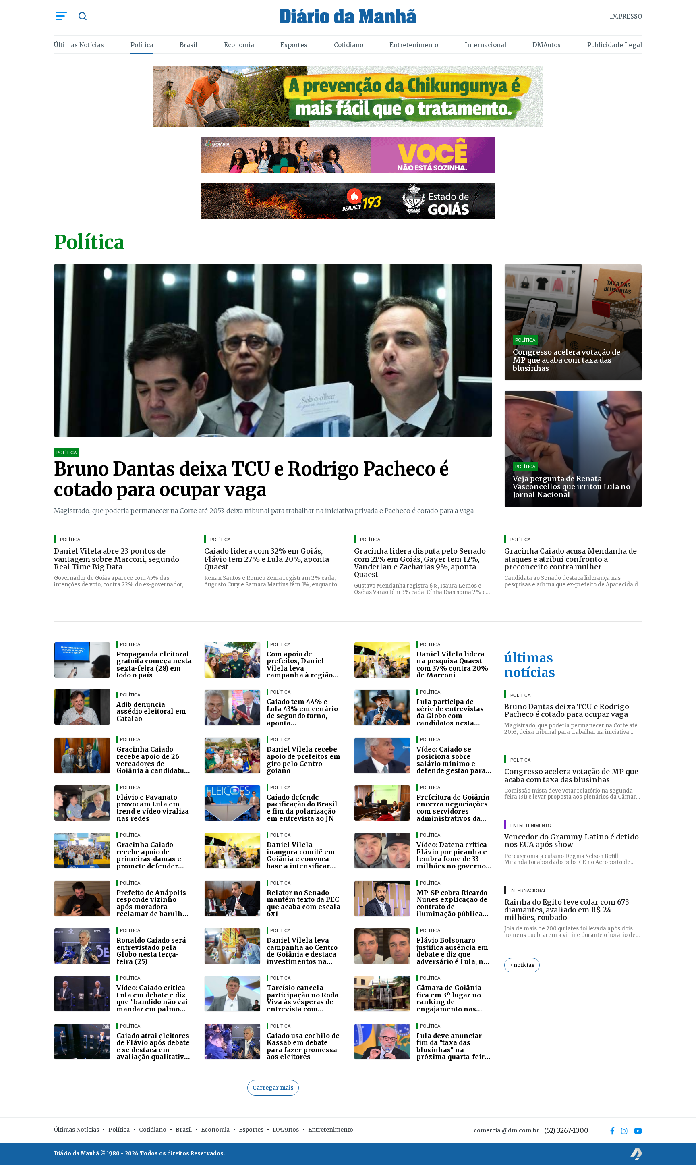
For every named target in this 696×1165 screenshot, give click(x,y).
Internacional (485, 45)
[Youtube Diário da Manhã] (638, 1131)
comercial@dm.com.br (506, 1130)
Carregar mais (273, 1087)
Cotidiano (348, 45)
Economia (239, 45)
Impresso (626, 16)
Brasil (188, 45)
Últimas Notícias (79, 45)
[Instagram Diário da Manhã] (624, 1131)
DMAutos (546, 45)
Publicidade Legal (614, 45)
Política (141, 45)
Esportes (293, 45)
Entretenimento (413, 45)
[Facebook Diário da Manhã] (612, 1131)
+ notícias (522, 965)
